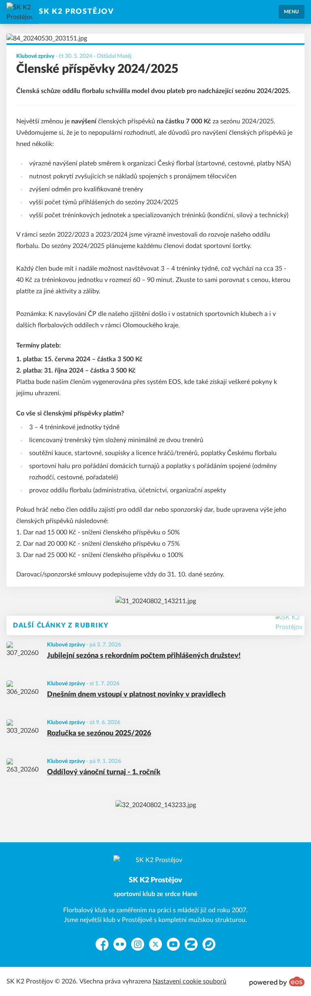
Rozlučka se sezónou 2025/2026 (99, 733)
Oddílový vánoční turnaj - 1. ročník (103, 772)
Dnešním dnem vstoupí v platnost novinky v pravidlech (136, 694)
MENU (291, 11)
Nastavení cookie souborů (189, 981)
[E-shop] (155, 601)
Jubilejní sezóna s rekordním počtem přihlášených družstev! (144, 655)
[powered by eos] (277, 981)
